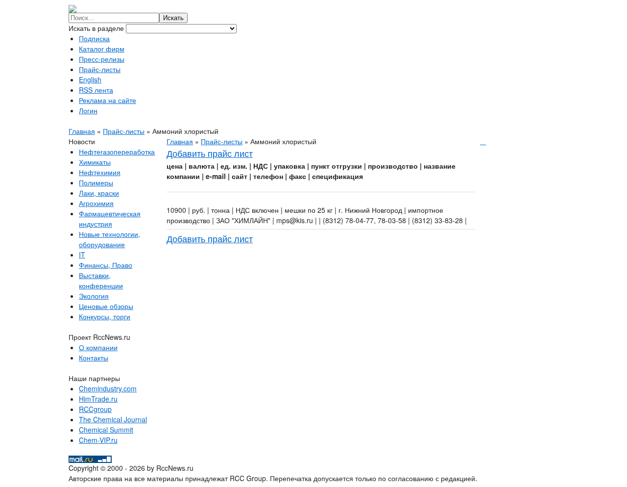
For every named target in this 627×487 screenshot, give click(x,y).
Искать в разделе (97, 28)
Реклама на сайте (107, 100)
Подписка (94, 38)
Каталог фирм (101, 48)
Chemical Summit (106, 430)
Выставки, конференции (101, 280)
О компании (98, 347)
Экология (94, 296)
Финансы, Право (105, 265)
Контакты (93, 357)
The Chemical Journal (113, 419)
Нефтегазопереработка (117, 151)
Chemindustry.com (108, 388)
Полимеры (96, 182)
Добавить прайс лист (210, 153)
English (90, 79)
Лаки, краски (99, 193)
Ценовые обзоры (106, 306)
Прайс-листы (100, 69)
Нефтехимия (100, 172)
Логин (88, 110)
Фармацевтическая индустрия (110, 218)
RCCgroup (95, 409)
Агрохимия (96, 203)
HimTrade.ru (98, 399)
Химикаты (95, 162)
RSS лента (96, 90)
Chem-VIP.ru (98, 440)
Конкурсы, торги (104, 316)
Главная (82, 131)
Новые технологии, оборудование (109, 239)
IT (82, 254)
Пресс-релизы (101, 59)
